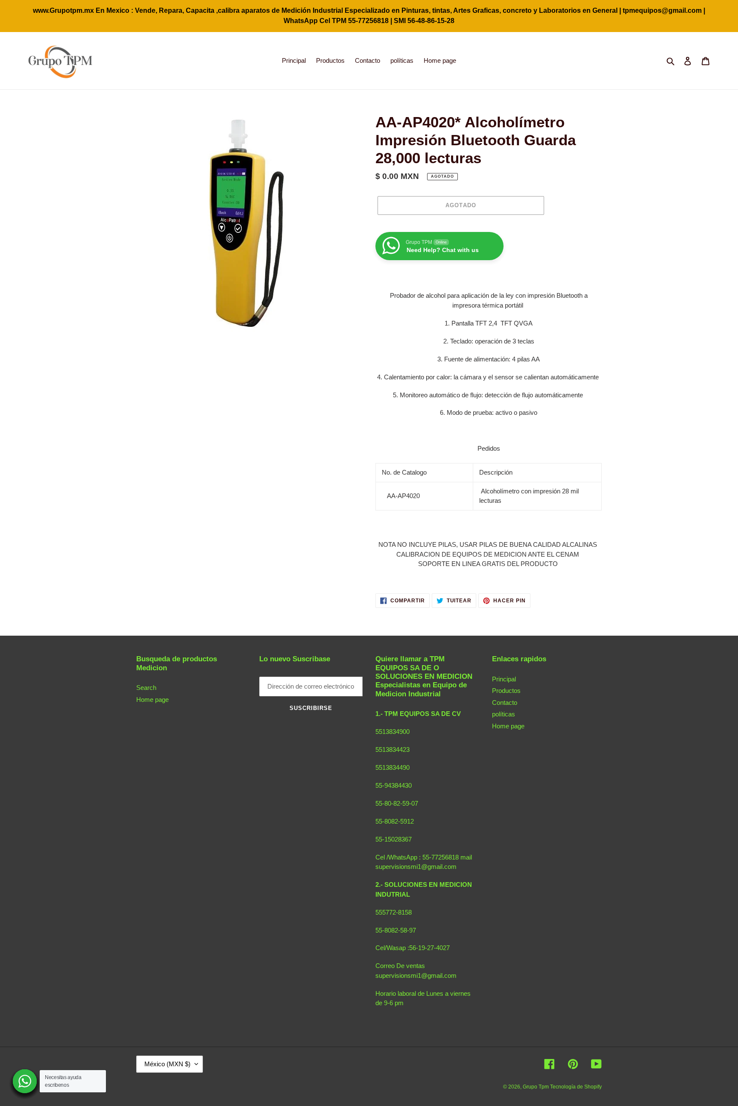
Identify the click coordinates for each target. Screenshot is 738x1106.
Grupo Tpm (536, 1087)
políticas (503, 714)
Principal (504, 679)
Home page (152, 699)
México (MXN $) (167, 1064)
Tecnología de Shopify (576, 1087)
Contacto (504, 702)
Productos (506, 690)
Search (146, 687)
